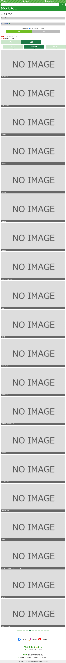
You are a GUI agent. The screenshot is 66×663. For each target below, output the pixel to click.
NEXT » (46, 630)
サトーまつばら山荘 (7, 279)
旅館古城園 (5, 366)
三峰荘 (3, 337)
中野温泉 (4, 163)
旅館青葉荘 (5, 395)
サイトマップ (38, 649)
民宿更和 (4, 452)
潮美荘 (3, 539)
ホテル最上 (5, 76)
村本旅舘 (4, 134)
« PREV (19, 630)
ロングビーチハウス (7, 481)
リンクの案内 (29, 649)
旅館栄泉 (4, 192)
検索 (19, 31)
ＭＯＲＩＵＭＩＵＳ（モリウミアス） (12, 568)
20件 (31, 28)
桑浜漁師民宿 (5, 510)
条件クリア (46, 31)
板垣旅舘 (4, 250)
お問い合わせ (44, 657)
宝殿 (3, 308)
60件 (42, 28)
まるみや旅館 (5, 105)
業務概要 (22, 657)
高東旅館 (4, 221)
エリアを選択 (5, 23)
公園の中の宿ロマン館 (8, 423)
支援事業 (36, 657)
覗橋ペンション (6, 626)
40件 (36, 28)
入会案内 (29, 657)
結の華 (3, 597)
